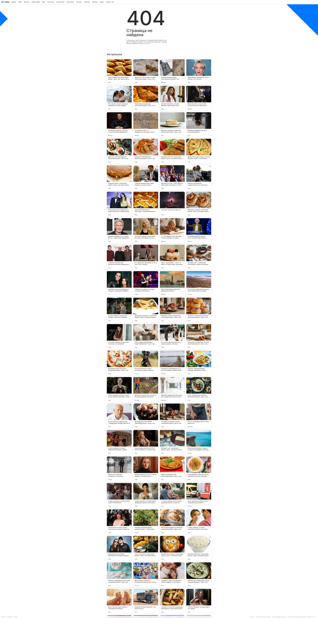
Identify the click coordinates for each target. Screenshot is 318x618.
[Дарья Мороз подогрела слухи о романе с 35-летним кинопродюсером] (198, 71)
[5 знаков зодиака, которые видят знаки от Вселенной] (119, 495)
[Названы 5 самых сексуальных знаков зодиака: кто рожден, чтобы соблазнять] (172, 574)
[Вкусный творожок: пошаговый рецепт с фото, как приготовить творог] (198, 548)
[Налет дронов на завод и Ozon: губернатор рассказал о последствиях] (198, 495)
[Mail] (2, 2)
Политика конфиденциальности (279, 616)
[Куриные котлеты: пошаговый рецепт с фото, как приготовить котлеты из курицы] (172, 151)
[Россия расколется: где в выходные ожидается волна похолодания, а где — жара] (145, 363)
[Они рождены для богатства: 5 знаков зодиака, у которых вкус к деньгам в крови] (145, 442)
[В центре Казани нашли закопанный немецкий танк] (172, 71)
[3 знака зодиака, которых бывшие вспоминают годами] (119, 442)
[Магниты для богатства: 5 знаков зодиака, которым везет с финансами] (145, 468)
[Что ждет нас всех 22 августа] (172, 204)
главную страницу (144, 43)
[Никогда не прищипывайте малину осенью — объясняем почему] (145, 521)
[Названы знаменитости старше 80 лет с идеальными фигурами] (119, 230)
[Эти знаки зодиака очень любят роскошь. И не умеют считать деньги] (145, 230)
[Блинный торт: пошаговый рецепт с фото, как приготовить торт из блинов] (172, 442)
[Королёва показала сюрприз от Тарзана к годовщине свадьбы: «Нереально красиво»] (119, 283)
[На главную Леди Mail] (6, 2)
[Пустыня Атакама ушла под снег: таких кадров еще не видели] (198, 283)
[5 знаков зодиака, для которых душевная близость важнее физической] (172, 495)
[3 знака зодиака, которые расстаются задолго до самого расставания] (198, 521)
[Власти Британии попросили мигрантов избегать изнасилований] (172, 283)
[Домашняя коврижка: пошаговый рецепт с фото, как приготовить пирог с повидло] (145, 310)
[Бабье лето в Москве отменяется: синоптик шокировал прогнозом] (119, 468)
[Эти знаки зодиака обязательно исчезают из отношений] (119, 336)
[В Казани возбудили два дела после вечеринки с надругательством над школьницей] (198, 124)
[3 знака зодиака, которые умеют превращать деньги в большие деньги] (145, 495)
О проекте (252, 616)
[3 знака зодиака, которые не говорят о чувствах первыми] (119, 310)
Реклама (15, 616)
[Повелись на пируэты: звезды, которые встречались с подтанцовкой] (145, 283)
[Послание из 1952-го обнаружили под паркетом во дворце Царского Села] (145, 124)
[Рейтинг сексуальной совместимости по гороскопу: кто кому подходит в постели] (198, 177)
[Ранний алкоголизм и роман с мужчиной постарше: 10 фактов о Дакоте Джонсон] (119, 521)
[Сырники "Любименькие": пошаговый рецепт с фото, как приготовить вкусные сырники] (145, 151)
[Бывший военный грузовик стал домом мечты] (145, 601)
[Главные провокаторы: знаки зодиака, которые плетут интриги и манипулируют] (145, 177)
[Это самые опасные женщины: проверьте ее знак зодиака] (119, 98)
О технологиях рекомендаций (263, 616)
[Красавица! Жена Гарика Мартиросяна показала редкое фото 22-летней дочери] (119, 548)
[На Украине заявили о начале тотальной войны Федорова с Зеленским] (119, 124)
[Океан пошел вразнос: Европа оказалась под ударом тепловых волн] (198, 442)
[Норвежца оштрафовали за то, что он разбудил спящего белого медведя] (172, 363)
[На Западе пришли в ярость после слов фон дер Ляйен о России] (198, 230)
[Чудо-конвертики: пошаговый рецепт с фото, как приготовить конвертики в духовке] (119, 71)
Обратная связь (311, 616)
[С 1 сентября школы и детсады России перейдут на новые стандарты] (172, 230)
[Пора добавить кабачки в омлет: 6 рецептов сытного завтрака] (198, 468)
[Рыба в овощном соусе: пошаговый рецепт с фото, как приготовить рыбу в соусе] (172, 468)
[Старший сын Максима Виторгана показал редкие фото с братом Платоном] (119, 257)
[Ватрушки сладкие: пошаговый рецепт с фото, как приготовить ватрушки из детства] (198, 204)
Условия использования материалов (297, 616)
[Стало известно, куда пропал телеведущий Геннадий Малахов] (119, 416)
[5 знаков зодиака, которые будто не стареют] (198, 601)
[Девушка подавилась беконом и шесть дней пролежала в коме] (172, 389)
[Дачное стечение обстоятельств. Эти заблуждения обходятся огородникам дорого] (145, 389)
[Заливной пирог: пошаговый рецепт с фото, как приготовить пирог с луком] (119, 177)
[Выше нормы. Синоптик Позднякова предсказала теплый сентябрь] (145, 574)
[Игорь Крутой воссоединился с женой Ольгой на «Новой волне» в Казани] (119, 204)
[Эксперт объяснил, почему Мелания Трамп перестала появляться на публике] (172, 98)
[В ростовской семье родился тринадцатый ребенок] (119, 601)
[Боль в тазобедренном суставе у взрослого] (198, 416)
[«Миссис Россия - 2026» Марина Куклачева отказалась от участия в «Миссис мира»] (172, 177)
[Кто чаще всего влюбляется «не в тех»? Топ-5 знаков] (145, 257)
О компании (9, 616)
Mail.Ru (3, 616)
